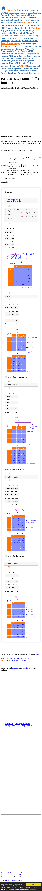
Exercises (6, 46)
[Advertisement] (21, 112)
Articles (36, 73)
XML (23, 43)
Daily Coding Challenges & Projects (17, 724)
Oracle (4, 36)
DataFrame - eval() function (16, 660)
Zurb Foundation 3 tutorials (17, 16)
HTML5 (4, 13)
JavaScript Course (16, 20)
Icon (27, 20)
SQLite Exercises (16, 61)
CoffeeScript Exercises (19, 51)
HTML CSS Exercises (21, 46)
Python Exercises (16, 53)
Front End (12, 10)
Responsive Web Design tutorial (15, 15)
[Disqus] (21, 843)
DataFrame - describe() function (18, 658)
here (37, 655)
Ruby (21, 25)
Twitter (26, 668)
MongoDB (30, 33)
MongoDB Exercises (18, 63)
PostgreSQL (6, 33)
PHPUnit (26, 28)
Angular (33, 20)
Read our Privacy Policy (13, 880)
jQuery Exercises (16, 49)
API (30, 35)
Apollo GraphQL (20, 36)
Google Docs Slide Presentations (15, 71)
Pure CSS (25, 17)
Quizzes (29, 73)
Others (23, 65)
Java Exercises (33, 56)
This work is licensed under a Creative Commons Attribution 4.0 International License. (17, 874)
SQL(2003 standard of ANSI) (14, 30)
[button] (21, 2)
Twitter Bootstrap (33, 13)
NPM (13, 23)
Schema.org (14, 13)
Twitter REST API (30, 40)
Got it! (33, 884)
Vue (38, 20)
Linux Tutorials (19, 73)
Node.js (15, 25)
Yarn (18, 23)
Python (4, 25)
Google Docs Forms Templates (24, 68)
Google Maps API (29, 38)
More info (33, 889)
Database (36, 27)
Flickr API (5, 40)
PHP (34, 23)
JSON (28, 43)
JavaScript (34, 10)
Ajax (34, 43)
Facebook (15, 668)
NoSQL (22, 33)
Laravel (18, 28)
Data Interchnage (10, 43)
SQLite (15, 33)
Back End (26, 22)
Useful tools (6, 68)
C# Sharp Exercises (17, 56)
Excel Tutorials (33, 66)
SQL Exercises (7, 58)
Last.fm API (16, 40)
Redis (9, 36)
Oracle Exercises (21, 58)
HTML (21, 10)
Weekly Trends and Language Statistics (18, 726)
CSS (27, 10)
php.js (22, 13)
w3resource (5, 5)
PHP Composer (8, 28)
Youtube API (14, 38)
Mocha (8, 23)
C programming (32, 25)
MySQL (30, 30)
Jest (2, 23)
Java (10, 25)
